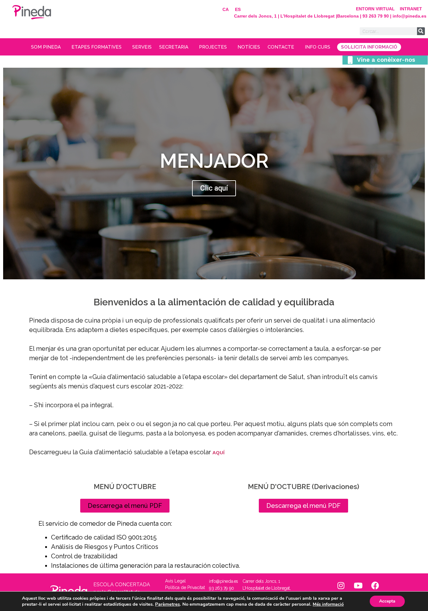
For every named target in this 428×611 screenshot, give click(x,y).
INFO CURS (317, 47)
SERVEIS (142, 47)
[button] (125, 506)
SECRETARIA (173, 47)
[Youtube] (358, 585)
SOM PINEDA (46, 47)
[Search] (421, 31)
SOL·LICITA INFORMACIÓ (369, 47)
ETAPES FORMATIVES (96, 47)
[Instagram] (341, 585)
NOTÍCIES (248, 47)
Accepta (387, 601)
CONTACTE (281, 47)
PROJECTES (213, 47)
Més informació (328, 604)
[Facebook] (375, 585)
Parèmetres (167, 604)
